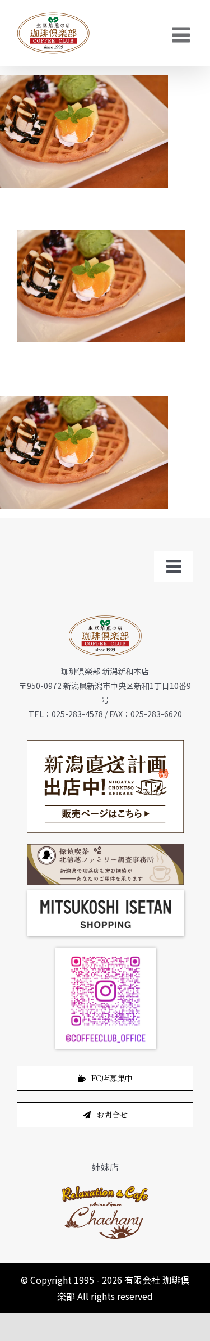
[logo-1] (105, 1188)
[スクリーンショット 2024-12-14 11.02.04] (105, 894)
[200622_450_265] (105, 744)
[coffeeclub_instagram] (105, 952)
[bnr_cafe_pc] (105, 848)
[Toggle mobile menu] (182, 35)
